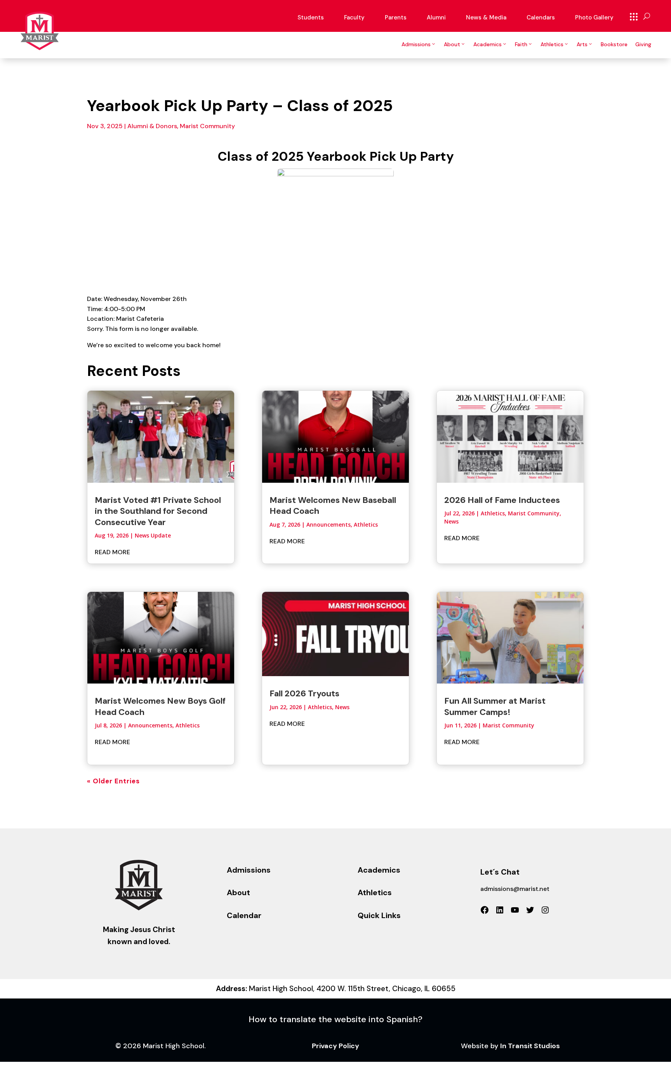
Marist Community (534, 513)
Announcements (150, 725)
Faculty (354, 17)
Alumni (436, 17)
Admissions (416, 44)
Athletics (552, 44)
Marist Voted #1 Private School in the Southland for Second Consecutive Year (158, 511)
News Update (153, 535)
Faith (521, 44)
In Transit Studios (530, 1046)
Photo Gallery (594, 17)
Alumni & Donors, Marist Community (181, 126)
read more (112, 552)
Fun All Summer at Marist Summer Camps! (495, 706)
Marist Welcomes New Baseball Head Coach (332, 505)
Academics (487, 44)
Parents (396, 17)
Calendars (541, 17)
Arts (582, 44)
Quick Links (634, 17)
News (342, 707)
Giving (643, 44)
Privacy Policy (335, 1046)
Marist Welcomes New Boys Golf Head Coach (160, 706)
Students (310, 17)
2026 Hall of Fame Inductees (502, 500)
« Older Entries (113, 781)
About (452, 44)
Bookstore (614, 44)
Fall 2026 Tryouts (304, 693)
